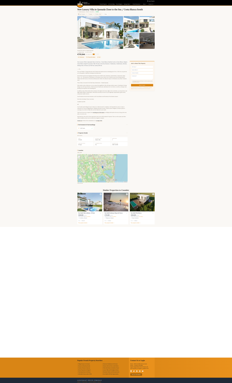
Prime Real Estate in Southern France (111, 367)
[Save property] (101, 194)
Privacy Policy (84, 381)
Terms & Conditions (92, 381)
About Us (79, 381)
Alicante (87, 11)
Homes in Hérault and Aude (84, 365)
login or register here (144, 368)
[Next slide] (101, 202)
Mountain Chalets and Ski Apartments (111, 372)
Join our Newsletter (136, 374)
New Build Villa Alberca (136, 213)
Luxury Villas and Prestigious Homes (111, 370)
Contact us (79, 120)
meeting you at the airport (98, 112)
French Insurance (136, 4)
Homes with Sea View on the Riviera (110, 365)
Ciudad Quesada (82, 11)
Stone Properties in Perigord (84, 370)
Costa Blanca (91, 11)
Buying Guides (127, 4)
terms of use (146, 87)
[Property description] (100, 213)
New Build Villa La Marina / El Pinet (86, 213)
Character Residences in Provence (110, 363)
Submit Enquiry (142, 85)
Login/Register (152, 1)
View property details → (83, 222)
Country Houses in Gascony (84, 367)
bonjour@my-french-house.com (141, 366)
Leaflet (115, 181)
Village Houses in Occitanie (84, 363)
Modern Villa (81, 52)
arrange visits (99, 120)
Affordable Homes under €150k (85, 374)
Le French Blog (111, 4)
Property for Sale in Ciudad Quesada (85, 50)
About (144, 4)
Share (106, 14)
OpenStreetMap (120, 181)
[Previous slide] (78, 202)
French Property (103, 4)
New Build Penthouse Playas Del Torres (114, 213)
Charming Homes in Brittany (84, 372)
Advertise (99, 381)
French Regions (119, 4)
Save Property (82, 14)
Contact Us (151, 4)
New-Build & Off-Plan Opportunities (110, 374)
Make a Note (98, 14)
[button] (102, 167)
